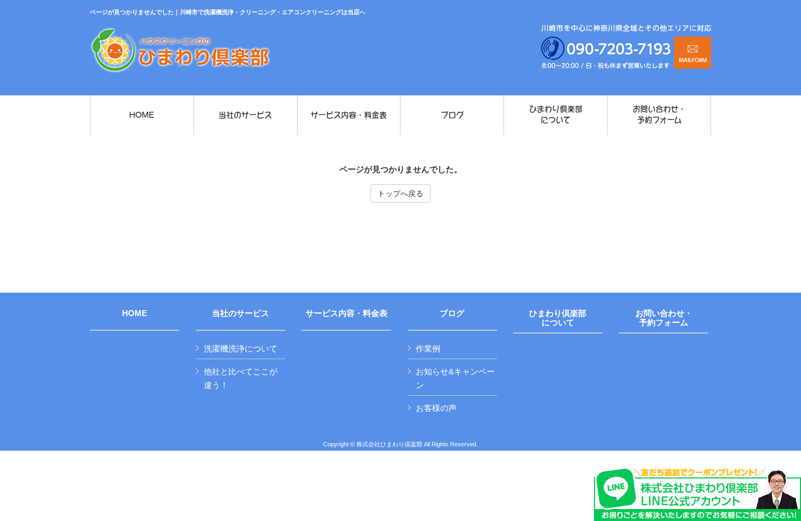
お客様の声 (436, 408)
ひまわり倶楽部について (557, 318)
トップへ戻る (400, 193)
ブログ (452, 313)
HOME (134, 313)
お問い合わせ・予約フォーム (664, 318)
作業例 (428, 348)
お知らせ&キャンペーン (455, 378)
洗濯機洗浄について (240, 348)
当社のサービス (240, 313)
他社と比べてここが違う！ (240, 378)
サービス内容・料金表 (346, 313)
